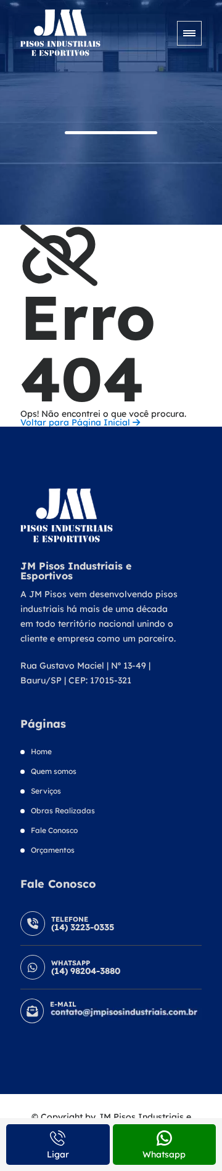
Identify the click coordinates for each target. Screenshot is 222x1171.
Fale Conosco (54, 830)
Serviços (46, 790)
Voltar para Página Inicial (76, 422)
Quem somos (53, 771)
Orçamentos (53, 850)
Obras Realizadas (63, 810)
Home (41, 751)
